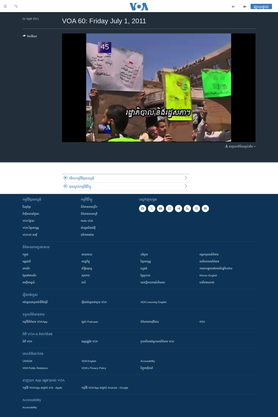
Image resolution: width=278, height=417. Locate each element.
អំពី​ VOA (27, 341)
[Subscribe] (205, 208)
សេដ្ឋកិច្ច (86, 261)
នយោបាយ (87, 254)
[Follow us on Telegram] (178, 208)
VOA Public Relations (35, 368)
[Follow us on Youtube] (160, 208)
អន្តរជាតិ (27, 261)
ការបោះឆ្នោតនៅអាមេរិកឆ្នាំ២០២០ (216, 268)
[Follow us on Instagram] (169, 208)
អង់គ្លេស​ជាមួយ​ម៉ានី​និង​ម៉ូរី (35, 302)
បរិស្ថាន (144, 254)
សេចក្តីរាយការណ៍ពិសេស (153, 282)
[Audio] (233, 6)
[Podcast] (196, 208)
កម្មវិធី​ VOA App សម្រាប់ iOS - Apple (42, 387)
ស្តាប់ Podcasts (90, 321)
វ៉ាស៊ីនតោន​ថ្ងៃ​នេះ (31, 213)
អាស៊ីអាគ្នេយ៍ (29, 282)
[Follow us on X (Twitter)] (151, 208)
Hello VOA (87, 220)
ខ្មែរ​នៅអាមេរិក (29, 275)
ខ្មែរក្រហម (145, 275)
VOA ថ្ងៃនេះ (28, 220)
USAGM (27, 361)
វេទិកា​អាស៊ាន (87, 234)
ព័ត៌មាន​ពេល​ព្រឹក (89, 206)
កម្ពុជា (25, 254)
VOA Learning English (154, 302)
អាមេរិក (26, 268)
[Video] (245, 6)
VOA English (89, 361)
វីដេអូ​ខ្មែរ (27, 206)
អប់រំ (84, 282)
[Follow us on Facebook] (142, 208)
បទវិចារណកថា (207, 282)
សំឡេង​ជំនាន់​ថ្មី (88, 227)
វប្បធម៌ (144, 268)
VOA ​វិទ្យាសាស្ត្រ (31, 227)
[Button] (30, 36)
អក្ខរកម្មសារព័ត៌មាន (209, 254)
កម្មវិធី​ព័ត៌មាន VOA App (35, 321)
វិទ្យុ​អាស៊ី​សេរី (147, 368)
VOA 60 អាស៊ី (30, 234)
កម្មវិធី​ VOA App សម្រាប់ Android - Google (105, 387)
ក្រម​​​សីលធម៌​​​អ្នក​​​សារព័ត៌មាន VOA (157, 341)
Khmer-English (208, 275)
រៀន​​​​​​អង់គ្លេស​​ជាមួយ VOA (94, 302)
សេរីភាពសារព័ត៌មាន (209, 261)
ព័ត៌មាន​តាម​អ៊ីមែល (150, 321)
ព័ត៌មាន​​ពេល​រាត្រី (89, 213)
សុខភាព (86, 275)
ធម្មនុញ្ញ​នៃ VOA (90, 341)
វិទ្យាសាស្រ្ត (146, 261)
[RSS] (187, 208)
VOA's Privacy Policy (94, 368)
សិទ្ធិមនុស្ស (87, 268)
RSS (202, 321)
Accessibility (148, 361)
